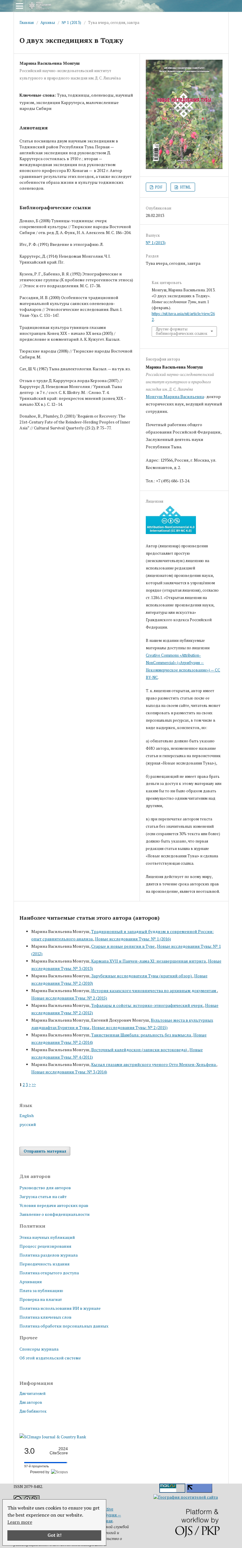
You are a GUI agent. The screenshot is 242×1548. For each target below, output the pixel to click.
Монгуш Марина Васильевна (175, 396)
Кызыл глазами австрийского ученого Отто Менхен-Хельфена (153, 1064)
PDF (158, 187)
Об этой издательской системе (50, 1358)
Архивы (47, 22)
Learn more (19, 1522)
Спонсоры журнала (38, 1349)
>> (34, 1084)
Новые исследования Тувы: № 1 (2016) (133, 939)
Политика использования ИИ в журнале (60, 1308)
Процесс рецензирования (45, 1246)
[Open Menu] (19, 6)
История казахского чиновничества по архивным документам (154, 990)
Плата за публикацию (41, 1290)
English (26, 1115)
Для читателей (32, 1393)
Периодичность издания (44, 1264)
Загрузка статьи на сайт (43, 1196)
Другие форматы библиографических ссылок (181, 331)
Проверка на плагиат (40, 1299)
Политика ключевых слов (45, 1317)
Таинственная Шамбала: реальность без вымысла (141, 1035)
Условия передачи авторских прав (53, 1205)
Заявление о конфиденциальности (54, 1214)
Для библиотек (33, 1411)
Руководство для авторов (45, 1187)
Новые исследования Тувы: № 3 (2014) (69, 1072)
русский (27, 1124)
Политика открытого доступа (49, 1273)
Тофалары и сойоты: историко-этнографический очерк (147, 1005)
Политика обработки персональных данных (63, 1326)
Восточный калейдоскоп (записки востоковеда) (139, 1049)
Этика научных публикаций (47, 1237)
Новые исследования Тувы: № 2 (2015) (69, 998)
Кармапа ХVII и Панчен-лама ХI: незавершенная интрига (148, 961)
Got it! (54, 1535)
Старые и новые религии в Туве (123, 946)
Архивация (30, 1281)
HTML (185, 187)
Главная (26, 22)
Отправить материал (45, 1151)
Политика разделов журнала (48, 1255)
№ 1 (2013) (71, 22)
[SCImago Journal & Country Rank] (52, 1437)
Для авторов (30, 1402)
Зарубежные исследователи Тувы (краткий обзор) (141, 976)
